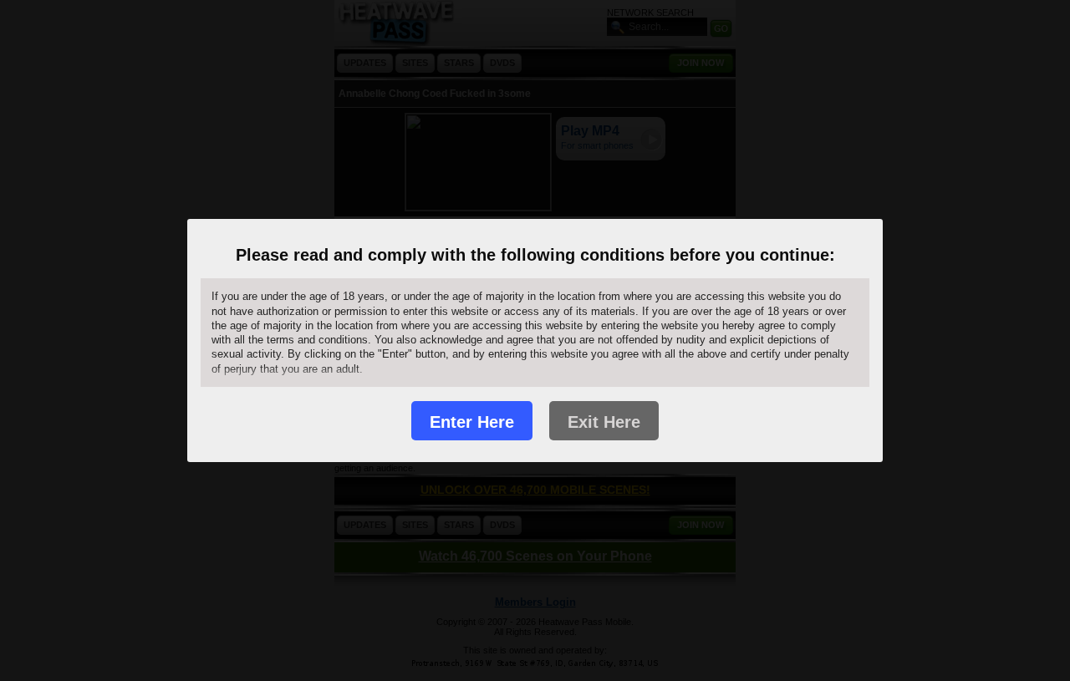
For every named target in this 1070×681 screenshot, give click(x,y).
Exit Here (604, 422)
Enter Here (472, 422)
